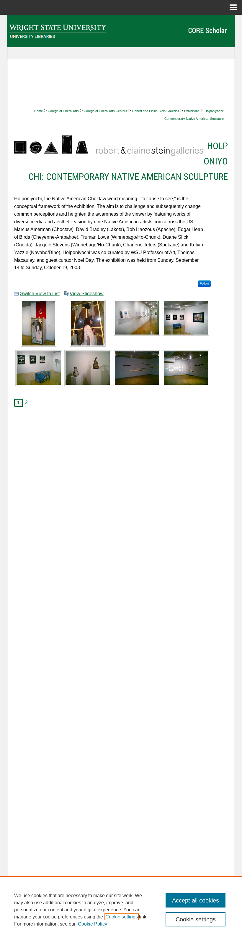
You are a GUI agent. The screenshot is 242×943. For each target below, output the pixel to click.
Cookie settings (121, 916)
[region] (121, 909)
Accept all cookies (195, 900)
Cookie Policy (92, 923)
